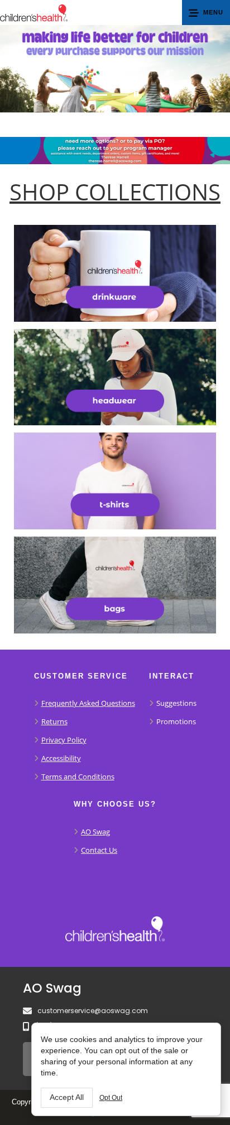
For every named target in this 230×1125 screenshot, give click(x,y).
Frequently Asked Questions (88, 703)
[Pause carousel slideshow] (136, 95)
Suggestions (176, 703)
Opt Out (110, 1098)
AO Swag (95, 832)
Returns (54, 721)
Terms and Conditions (77, 777)
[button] (206, 12)
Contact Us (99, 850)
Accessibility (61, 758)
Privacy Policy (64, 740)
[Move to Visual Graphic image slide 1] (98, 95)
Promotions (176, 721)
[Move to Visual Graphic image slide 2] (120, 95)
